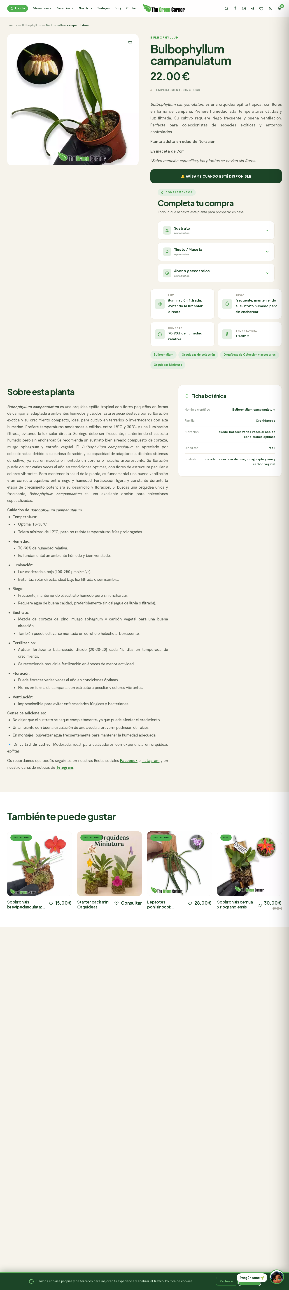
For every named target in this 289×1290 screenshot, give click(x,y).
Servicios (63, 8)
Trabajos (103, 8)
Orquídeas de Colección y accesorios (250, 355)
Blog (118, 8)
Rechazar (227, 1281)
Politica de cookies (178, 1281)
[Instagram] (244, 9)
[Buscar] (226, 8)
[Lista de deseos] (261, 8)
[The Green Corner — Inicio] (164, 7)
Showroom (41, 8)
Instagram (150, 760)
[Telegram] (252, 9)
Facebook (129, 760)
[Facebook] (235, 9)
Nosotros (85, 8)
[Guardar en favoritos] (130, 43)
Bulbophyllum (31, 25)
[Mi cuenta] (270, 8)
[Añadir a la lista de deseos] (51, 903)
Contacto (132, 8)
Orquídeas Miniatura (168, 365)
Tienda (19, 8)
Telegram (64, 767)
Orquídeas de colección (198, 355)
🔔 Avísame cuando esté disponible (216, 176)
